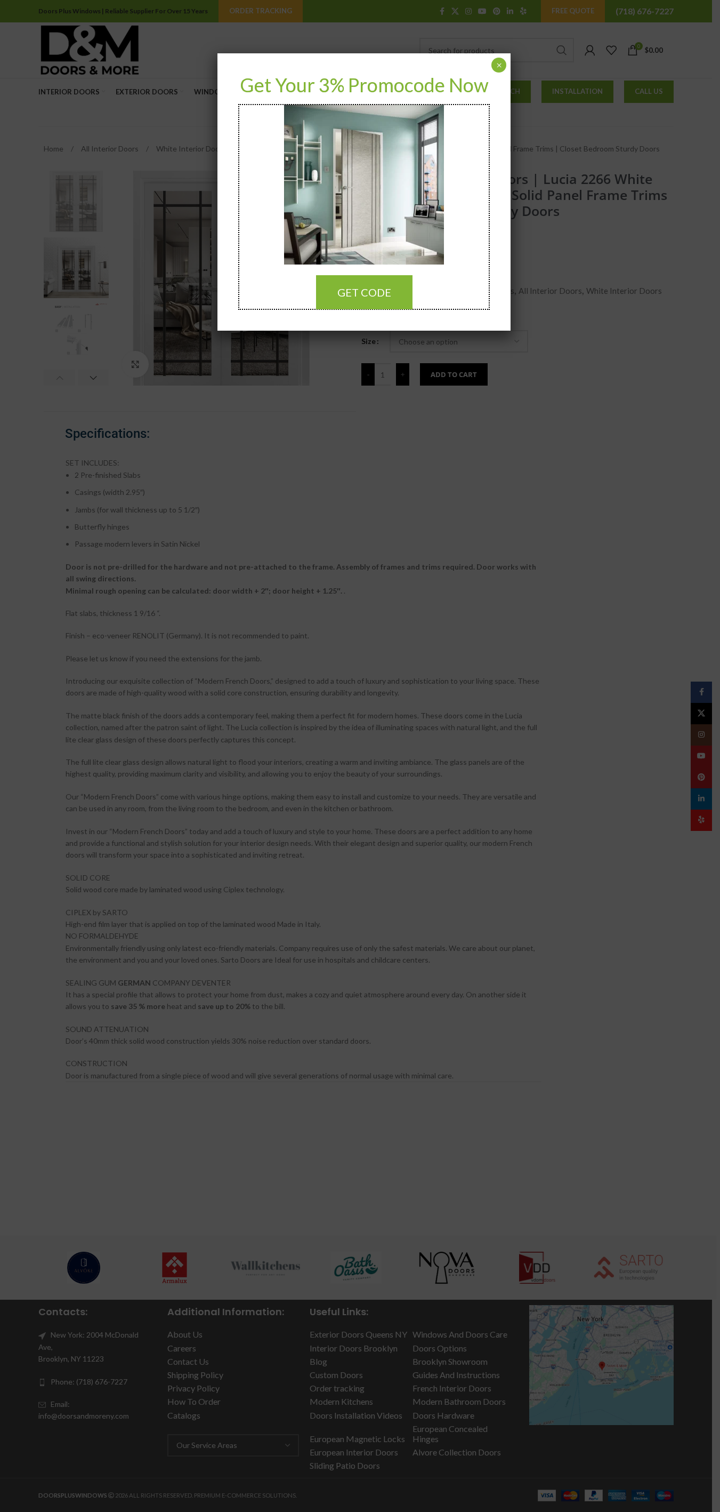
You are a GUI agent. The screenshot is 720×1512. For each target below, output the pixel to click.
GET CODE (364, 292)
